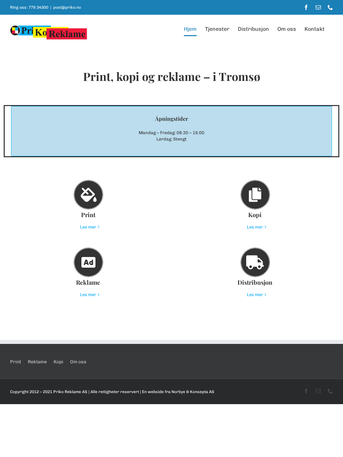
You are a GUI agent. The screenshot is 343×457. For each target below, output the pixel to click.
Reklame (37, 362)
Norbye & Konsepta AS (193, 391)
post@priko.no (67, 7)
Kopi (58, 362)
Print (15, 362)
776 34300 (38, 7)
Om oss (78, 362)
